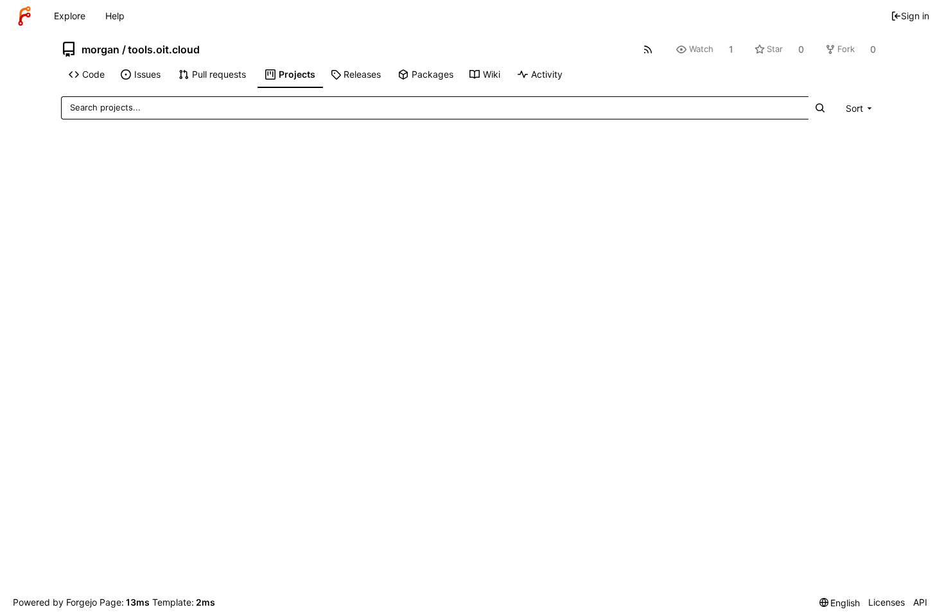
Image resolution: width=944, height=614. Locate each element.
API (920, 602)
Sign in (915, 15)
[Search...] (820, 107)
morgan (100, 49)
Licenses (886, 602)
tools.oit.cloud (164, 49)
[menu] (860, 108)
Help (115, 15)
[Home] (24, 16)
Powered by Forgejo (55, 602)
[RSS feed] (648, 49)
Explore (69, 15)
